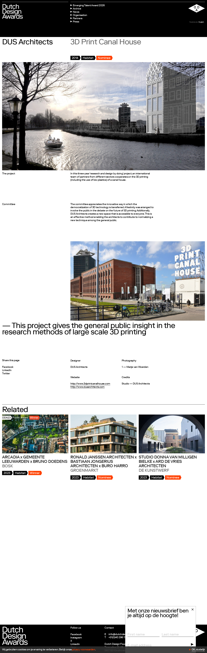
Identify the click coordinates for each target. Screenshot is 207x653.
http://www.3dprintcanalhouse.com (90, 384)
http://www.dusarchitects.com (87, 387)
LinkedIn (7, 370)
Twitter (6, 373)
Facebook (7, 367)
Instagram (76, 638)
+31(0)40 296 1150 (119, 637)
